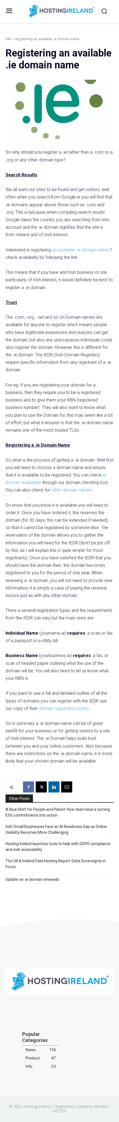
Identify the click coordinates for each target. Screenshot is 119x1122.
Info (9, 39)
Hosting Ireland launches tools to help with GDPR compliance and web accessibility (58, 847)
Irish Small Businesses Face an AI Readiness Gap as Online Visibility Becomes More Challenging (56, 829)
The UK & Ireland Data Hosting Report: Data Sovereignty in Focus (56, 864)
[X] (41, 786)
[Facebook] (28, 786)
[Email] (66, 786)
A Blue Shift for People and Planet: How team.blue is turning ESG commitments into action (58, 812)
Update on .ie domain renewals (32, 879)
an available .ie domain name (81, 250)
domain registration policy (64, 708)
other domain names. (72, 490)
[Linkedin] (54, 786)
